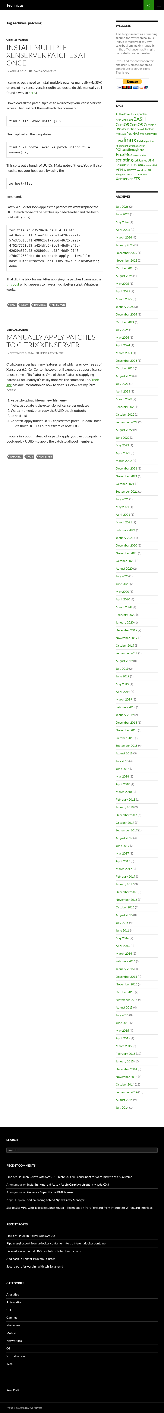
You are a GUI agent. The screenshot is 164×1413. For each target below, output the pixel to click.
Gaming (11, 1317)
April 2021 (123, 514)
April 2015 (123, 1038)
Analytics (12, 1294)
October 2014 (125, 1084)
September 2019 (127, 653)
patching (40, 304)
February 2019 (125, 707)
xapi (30, 456)
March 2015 (124, 1046)
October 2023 (125, 368)
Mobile (11, 1333)
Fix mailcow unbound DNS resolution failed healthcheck (43, 1251)
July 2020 (122, 576)
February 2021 (125, 530)
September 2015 (127, 999)
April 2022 (123, 453)
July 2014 (122, 1107)
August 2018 (124, 753)
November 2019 (126, 638)
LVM (140, 141)
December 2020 (126, 545)
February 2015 (125, 1053)
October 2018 (125, 738)
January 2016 (125, 969)
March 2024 (124, 353)
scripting (124, 160)
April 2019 (123, 691)
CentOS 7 (138, 124)
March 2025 (124, 299)
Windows (129, 170)
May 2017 (122, 853)
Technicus (14, 5)
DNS (119, 129)
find (12, 304)
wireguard (121, 174)
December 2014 (126, 1069)
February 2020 (125, 614)
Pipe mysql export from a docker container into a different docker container (56, 1243)
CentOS (122, 124)
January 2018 (125, 807)
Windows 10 (144, 170)
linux (24, 304)
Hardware (13, 1325)
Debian (151, 125)
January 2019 (125, 715)
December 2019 (126, 630)
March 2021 (124, 522)
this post (13, 284)
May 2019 (122, 684)
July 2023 (122, 383)
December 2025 (126, 253)
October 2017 (125, 822)
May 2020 (122, 591)
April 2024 (123, 345)
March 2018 (124, 792)
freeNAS (133, 133)
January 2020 (125, 622)
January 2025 (125, 306)
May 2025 (122, 283)
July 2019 (122, 668)
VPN (119, 169)
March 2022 (124, 460)
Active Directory (126, 114)
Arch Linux (122, 119)
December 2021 (126, 468)
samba (142, 155)
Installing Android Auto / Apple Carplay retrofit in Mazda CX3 (68, 1184)
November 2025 (126, 260)
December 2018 (126, 722)
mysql (132, 145)
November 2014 (126, 1076)
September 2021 (127, 491)
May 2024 (122, 337)
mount (124, 145)
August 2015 (124, 1007)
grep (142, 133)
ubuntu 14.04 (150, 165)
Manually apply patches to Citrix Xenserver (50, 341)
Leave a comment (44, 71)
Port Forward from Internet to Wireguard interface (118, 1207)
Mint (118, 145)
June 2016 (122, 930)
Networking (14, 1340)
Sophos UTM (146, 160)
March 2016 (124, 953)
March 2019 (124, 699)
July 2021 (122, 499)
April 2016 (123, 946)
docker (126, 129)
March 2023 (124, 399)
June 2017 (122, 845)
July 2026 (122, 206)
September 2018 (127, 745)
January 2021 (125, 537)
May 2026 (122, 222)
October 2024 (125, 322)
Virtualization (17, 40)
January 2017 (125, 884)
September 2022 (127, 422)
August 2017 (124, 838)
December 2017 (126, 815)
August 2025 (124, 276)
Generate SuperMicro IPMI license (50, 1192)
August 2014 (124, 1100)
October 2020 (125, 561)
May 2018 (122, 776)
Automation (14, 1302)
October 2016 (125, 907)
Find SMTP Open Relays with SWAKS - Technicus (38, 1177)
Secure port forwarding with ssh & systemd (104, 1177)
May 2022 (122, 445)
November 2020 (126, 553)
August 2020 (124, 568)
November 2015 (126, 984)
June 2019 (122, 676)
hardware (151, 133)
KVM (119, 141)
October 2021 (125, 484)
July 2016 (122, 922)
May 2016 (122, 938)
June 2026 (122, 214)
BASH (139, 119)
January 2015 (125, 1061)
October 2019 (125, 645)
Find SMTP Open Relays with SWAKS (30, 1235)
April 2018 (123, 784)
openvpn (140, 145)
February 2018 (125, 799)
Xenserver (58, 304)
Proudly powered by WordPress (24, 1407)
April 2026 (123, 229)
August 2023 (124, 376)
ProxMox (124, 154)
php (142, 149)
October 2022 (125, 414)
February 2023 (125, 407)
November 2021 (126, 476)
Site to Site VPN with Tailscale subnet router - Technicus (43, 1207)
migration (149, 141)
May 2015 (122, 1030)
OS (8, 1348)
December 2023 (126, 360)
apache (142, 114)
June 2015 (122, 1023)
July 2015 (122, 1015)
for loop (149, 129)
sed (135, 160)
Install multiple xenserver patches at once (46, 55)
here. (32, 92)
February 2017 (125, 876)
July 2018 (122, 761)
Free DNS (12, 1390)
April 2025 (123, 291)
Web (9, 1364)
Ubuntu (137, 165)
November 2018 (126, 730)
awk (131, 119)
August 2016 (124, 915)
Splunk (121, 165)
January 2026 (125, 245)
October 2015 (125, 992)
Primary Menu (159, 5)
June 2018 (122, 768)
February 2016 (125, 961)
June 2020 (122, 584)
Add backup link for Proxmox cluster (30, 1258)
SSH (129, 165)
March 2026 (124, 237)
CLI (8, 1310)
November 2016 (126, 899)
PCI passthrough (127, 149)
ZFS (136, 178)
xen (145, 174)
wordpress (134, 174)
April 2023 (123, 391)
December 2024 (126, 314)
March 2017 (124, 869)
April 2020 (123, 599)
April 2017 (123, 861)
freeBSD (121, 133)
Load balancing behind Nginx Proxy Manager (55, 1200)
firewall (141, 129)
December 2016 (126, 892)
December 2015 (126, 976)
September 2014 (127, 1092)
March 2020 (124, 607)
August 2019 (124, 661)
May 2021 (122, 507)
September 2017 (127, 830)
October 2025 (125, 268)
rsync (136, 155)
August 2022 (124, 430)
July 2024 (122, 330)
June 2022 (122, 437)
